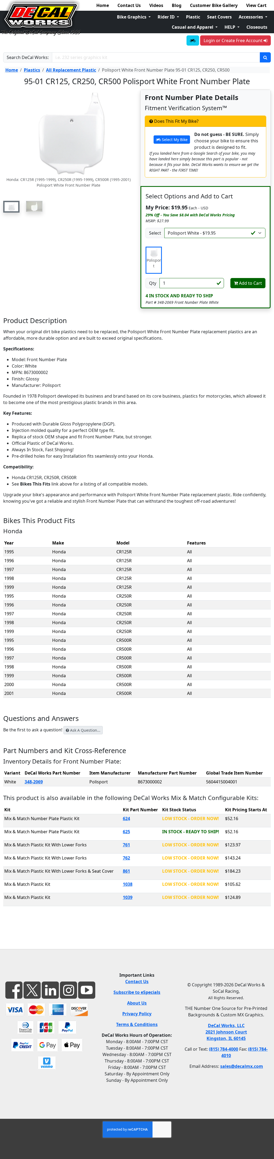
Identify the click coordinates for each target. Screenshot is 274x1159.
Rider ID (167, 17)
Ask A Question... (84, 730)
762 (126, 858)
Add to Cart (250, 283)
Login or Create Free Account (234, 40)
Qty (152, 283)
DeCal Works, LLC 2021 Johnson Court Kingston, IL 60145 (226, 1032)
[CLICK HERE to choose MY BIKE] (193, 40)
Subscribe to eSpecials (136, 992)
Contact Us (129, 5)
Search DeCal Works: (28, 57)
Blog (176, 5)
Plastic (193, 17)
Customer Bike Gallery (214, 5)
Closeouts (256, 27)
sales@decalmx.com (241, 1066)
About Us (137, 1003)
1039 (127, 897)
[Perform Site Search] (265, 57)
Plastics (32, 70)
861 (126, 871)
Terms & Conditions (137, 1024)
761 (126, 845)
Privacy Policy (136, 1014)
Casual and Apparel (193, 27)
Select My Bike (174, 139)
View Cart (256, 5)
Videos (156, 5)
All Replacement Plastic (71, 70)
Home (102, 5)
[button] (11, 207)
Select (155, 233)
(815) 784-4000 (223, 1049)
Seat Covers (219, 17)
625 (126, 832)
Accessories (251, 17)
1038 (127, 884)
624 (126, 818)
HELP (230, 27)
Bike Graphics (132, 17)
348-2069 (34, 782)
